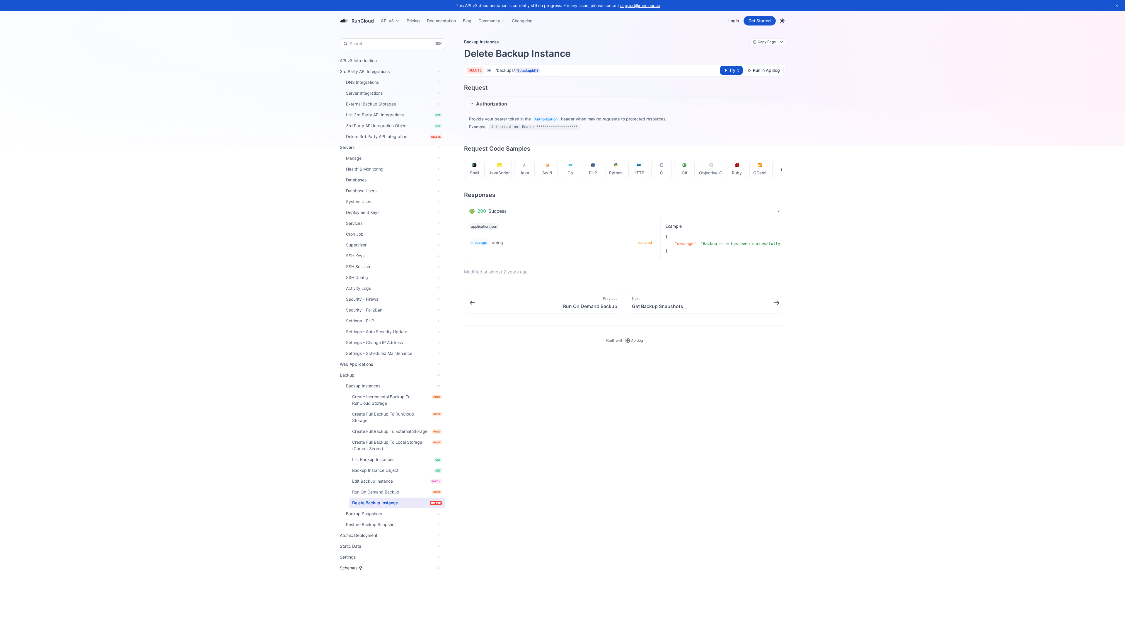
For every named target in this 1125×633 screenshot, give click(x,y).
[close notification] (1116, 5)
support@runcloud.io (640, 5)
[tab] (474, 169)
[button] (624, 104)
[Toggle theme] (782, 20)
